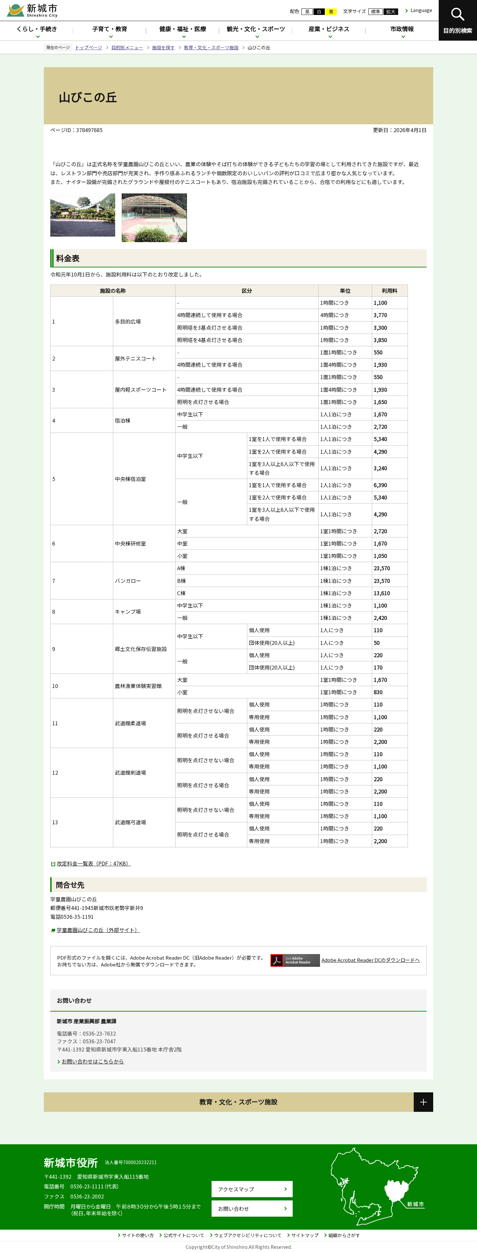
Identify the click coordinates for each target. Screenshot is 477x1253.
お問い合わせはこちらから (93, 1061)
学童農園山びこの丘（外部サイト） (98, 930)
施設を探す (163, 47)
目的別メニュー (127, 47)
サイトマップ (305, 1235)
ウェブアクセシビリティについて (248, 1235)
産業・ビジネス (329, 28)
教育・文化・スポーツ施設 (211, 47)
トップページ (88, 47)
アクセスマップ (236, 1189)
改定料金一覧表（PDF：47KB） (94, 863)
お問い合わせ (233, 1208)
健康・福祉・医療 (182, 28)
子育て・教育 (109, 28)
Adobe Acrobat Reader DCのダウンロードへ (371, 959)
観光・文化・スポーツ (256, 28)
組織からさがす (344, 1235)
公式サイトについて (184, 1235)
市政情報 (402, 28)
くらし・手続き (36, 28)
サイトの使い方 (138, 1235)
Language (421, 10)
